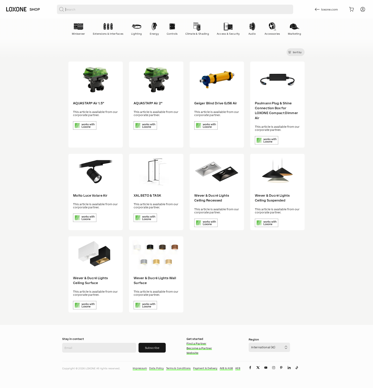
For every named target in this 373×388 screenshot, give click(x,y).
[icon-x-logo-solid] (258, 371)
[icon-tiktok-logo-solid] (296, 371)
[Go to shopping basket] (351, 9)
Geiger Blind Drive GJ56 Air (215, 103)
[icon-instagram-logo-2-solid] (273, 371)
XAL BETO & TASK (147, 195)
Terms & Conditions (178, 368)
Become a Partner (199, 348)
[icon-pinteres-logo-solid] (281, 371)
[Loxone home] (16, 9)
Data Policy (156, 368)
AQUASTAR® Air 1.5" (88, 103)
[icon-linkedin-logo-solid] (289, 371)
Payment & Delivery (205, 368)
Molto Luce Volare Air (90, 195)
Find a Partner (196, 343)
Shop (35, 9)
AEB (237, 368)
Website (192, 353)
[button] (296, 52)
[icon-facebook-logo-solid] (250, 371)
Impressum (140, 368)
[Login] (363, 9)
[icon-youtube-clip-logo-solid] (265, 371)
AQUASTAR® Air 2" (148, 103)
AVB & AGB (226, 368)
